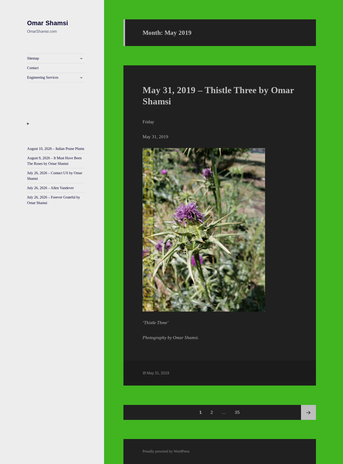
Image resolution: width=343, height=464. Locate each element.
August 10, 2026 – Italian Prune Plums (55, 149)
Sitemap (33, 58)
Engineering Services (42, 77)
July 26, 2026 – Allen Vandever (50, 188)
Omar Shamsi (47, 23)
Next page (308, 412)
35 (239, 412)
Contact (32, 68)
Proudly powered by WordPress (166, 451)
